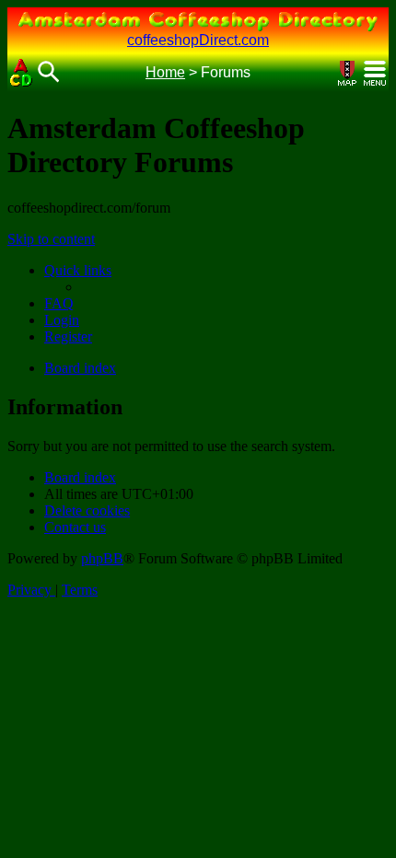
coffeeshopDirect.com (198, 40)
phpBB (102, 558)
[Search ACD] (49, 73)
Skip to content (51, 239)
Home (165, 72)
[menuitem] (59, 303)
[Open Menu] (375, 73)
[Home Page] (21, 73)
